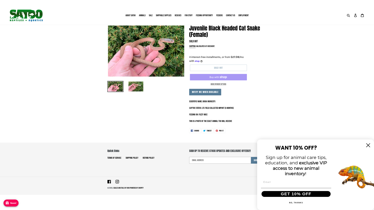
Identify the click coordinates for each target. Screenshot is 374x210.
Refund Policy (148, 157)
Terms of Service (114, 157)
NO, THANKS (296, 203)
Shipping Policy (132, 157)
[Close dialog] (368, 145)
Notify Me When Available (205, 92)
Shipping (192, 46)
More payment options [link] (218, 84)
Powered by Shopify (137, 188)
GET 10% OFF (296, 194)
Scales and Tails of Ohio (121, 188)
